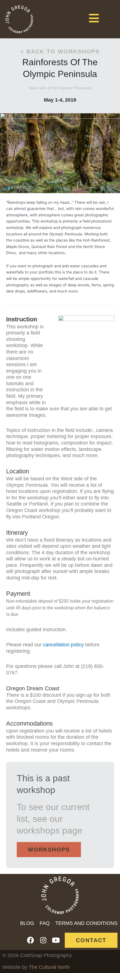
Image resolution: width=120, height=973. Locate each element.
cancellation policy (63, 644)
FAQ (45, 923)
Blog (27, 923)
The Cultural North (49, 967)
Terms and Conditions (86, 923)
